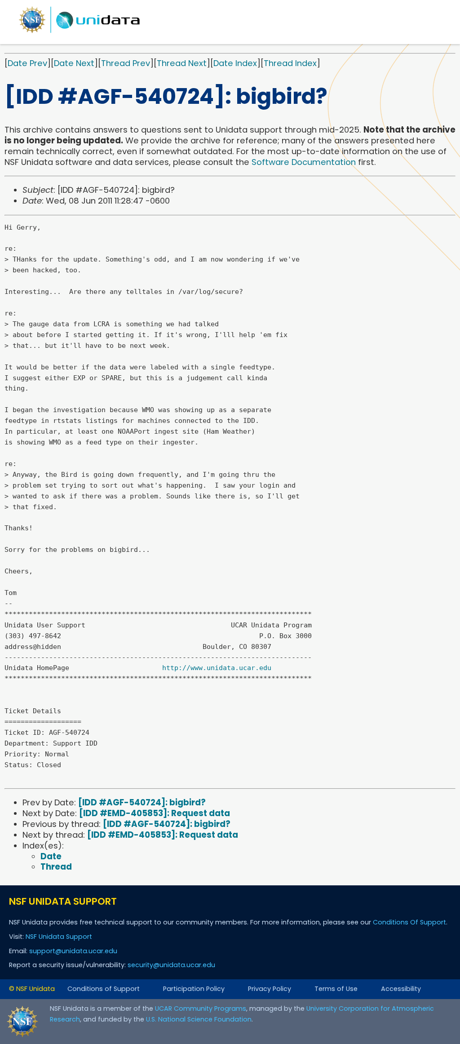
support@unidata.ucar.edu (73, 950)
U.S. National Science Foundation (199, 1019)
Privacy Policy (269, 988)
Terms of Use (336, 988)
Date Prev (27, 63)
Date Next (74, 63)
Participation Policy (194, 988)
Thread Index (290, 63)
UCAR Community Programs (200, 1008)
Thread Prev (125, 63)
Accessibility (401, 988)
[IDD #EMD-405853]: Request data (154, 813)
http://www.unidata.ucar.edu (216, 668)
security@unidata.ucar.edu (171, 964)
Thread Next (182, 63)
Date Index (235, 63)
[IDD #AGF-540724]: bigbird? (142, 802)
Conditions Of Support (409, 922)
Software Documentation (304, 162)
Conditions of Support (103, 988)
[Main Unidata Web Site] (79, 32)
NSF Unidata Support (59, 936)
